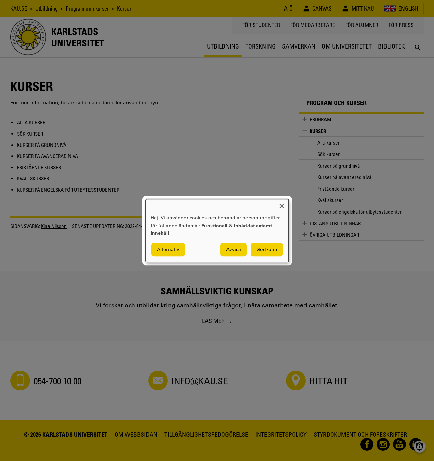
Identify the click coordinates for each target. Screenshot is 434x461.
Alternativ (168, 249)
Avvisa (233, 249)
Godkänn (266, 249)
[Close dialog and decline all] (282, 203)
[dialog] (217, 230)
